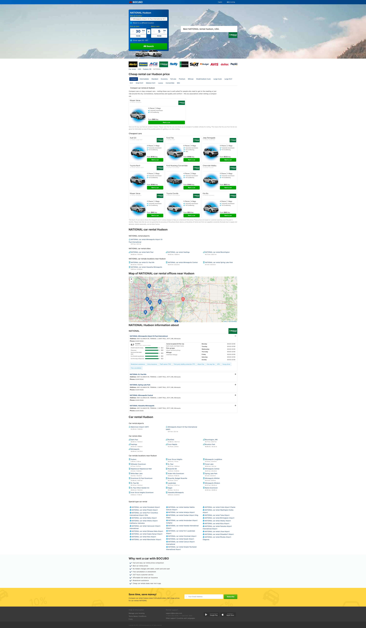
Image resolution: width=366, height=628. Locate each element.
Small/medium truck (203, 79)
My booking (231, 2)
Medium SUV (150, 83)
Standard (155, 79)
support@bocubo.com (174, 613)
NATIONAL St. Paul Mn (138, 374)
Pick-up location (136, 15)
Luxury (160, 83)
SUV (131, 83)
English (220, 2)
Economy (164, 79)
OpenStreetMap (233, 321)
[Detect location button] (165, 19)
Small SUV (139, 83)
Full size (173, 79)
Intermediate (144, 79)
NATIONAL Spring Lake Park (140, 385)
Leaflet (225, 321)
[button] (159, 302)
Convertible (170, 83)
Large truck (217, 79)
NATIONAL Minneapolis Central (141, 395)
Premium (182, 79)
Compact (133, 79)
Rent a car (166, 122)
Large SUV (228, 79)
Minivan (190, 79)
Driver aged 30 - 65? (140, 40)
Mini (178, 83)
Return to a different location (143, 23)
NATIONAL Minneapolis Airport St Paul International (149, 336)
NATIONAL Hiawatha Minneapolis (142, 406)
